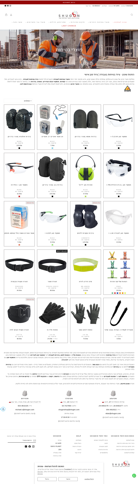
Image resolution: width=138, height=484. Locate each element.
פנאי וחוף (17, 22)
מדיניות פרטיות (103, 449)
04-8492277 (118, 406)
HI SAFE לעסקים (114, 6)
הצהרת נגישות (77, 446)
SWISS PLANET (56, 446)
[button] (3, 409)
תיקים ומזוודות (77, 22)
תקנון (106, 443)
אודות (59, 440)
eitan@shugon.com (113, 413)
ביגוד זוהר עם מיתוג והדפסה (125, 443)
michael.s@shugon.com (24, 410)
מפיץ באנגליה (57, 452)
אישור (68, 479)
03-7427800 (66, 406)
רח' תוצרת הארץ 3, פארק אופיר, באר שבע (26, 402)
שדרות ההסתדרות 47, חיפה (114, 402)
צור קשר (88, 6)
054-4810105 (23, 406)
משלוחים (78, 440)
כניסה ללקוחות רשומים (101, 440)
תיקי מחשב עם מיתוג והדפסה (125, 446)
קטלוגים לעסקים (129, 452)
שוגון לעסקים (120, 22)
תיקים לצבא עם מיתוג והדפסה (125, 449)
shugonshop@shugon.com (68, 410)
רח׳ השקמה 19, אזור (70, 402)
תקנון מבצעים (103, 446)
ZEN (59, 449)
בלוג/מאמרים (104, 452)
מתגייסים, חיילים (58, 22)
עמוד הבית (79, 45)
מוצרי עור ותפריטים (35, 22)
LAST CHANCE (69, 26)
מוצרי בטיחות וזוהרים (99, 22)
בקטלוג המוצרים (122, 379)
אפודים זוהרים (128, 82)
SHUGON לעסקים (127, 6)
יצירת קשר (78, 452)
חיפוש (79, 449)
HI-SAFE (58, 443)
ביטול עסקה (77, 443)
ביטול (47, 479)
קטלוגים (104, 6)
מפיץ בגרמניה (57, 456)
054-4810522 (111, 410)
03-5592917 (96, 6)
